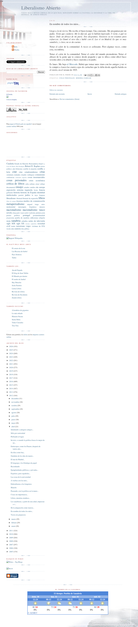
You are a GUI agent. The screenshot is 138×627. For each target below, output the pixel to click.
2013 (11, 392)
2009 (11, 537)
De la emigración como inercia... (22, 508)
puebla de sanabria (22, 218)
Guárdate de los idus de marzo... (22, 456)
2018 (11, 374)
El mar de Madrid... (18, 459)
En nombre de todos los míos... (22, 511)
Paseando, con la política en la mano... (25, 491)
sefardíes (24, 221)
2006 (11, 548)
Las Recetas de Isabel (19, 251)
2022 (11, 360)
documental (10, 187)
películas (32, 213)
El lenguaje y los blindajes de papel (24, 463)
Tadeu (14, 257)
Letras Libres (16, 288)
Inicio (90, 94)
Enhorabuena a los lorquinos (21, 484)
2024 (11, 353)
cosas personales (67, 78)
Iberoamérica (33, 163)
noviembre (15, 402)
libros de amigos (11, 201)
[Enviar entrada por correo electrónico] (85, 75)
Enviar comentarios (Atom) (69, 99)
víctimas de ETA (38, 226)
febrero (14, 522)
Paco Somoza (17, 254)
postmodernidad (39, 215)
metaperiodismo (15, 204)
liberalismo (11, 198)
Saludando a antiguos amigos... (22, 429)
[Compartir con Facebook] (96, 75)
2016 (11, 381)
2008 (11, 541)
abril (13, 426)
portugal (26, 215)
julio (13, 416)
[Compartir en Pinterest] (99, 75)
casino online (11, 126)
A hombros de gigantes (20, 310)
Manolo (14, 487)
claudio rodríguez (27, 175)
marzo (13, 519)
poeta (43, 213)
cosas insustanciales (36, 177)
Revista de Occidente (19, 294)
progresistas (10, 218)
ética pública (25, 229)
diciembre (15, 398)
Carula (15, 46)
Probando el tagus (17, 436)
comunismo (40, 174)
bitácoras (19, 169)
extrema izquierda (25, 189)
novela (9, 212)
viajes (28, 226)
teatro (13, 226)
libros (42, 198)
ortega (14, 213)
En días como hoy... (18, 452)
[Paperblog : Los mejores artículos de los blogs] (13, 85)
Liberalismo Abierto (40, 7)
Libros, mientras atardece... (20, 498)
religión (42, 218)
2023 (11, 357)
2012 (11, 395)
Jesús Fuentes (17, 285)
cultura (32, 184)
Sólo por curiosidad (18, 433)
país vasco (20, 213)
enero (13, 526)
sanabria (15, 220)
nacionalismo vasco (34, 210)
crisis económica (37, 180)
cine (14, 172)
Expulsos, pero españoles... (20, 473)
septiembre (15, 409)
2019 (11, 371)
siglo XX (20, 223)
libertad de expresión (30, 198)
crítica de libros (15, 183)
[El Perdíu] (7, 97)
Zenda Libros (17, 297)
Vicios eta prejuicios (18, 515)
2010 (11, 534)
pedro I (27, 213)
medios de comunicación (34, 201)
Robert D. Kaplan (32, 166)
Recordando (15, 466)
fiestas (36, 190)
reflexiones (34, 218)
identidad (41, 192)
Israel (41, 163)
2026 (11, 346)
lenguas (42, 195)
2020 (11, 367)
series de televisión (36, 221)
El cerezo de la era (18, 248)
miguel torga (33, 204)
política (17, 215)
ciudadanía (9, 175)
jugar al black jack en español (21, 124)
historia (17, 192)
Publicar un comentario (56, 90)
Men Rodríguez (20, 166)
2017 (11, 378)
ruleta (25, 334)
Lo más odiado (17, 313)
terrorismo (20, 226)
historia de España (28, 192)
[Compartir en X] (93, 75)
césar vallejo (40, 184)
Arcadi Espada (17, 270)
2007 (11, 544)
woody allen (10, 229)
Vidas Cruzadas (17, 322)
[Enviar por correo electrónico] (88, 75)
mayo (13, 423)
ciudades (17, 175)
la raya (35, 195)
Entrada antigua (120, 94)
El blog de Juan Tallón (20, 273)
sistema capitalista (31, 224)
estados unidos (29, 187)
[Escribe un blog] (91, 75)
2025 (11, 350)
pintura (38, 213)
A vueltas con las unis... (19, 480)
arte (14, 169)
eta (37, 187)
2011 (11, 530)
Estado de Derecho (21, 163)
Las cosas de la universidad (21, 477)
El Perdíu (16, 50)
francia (42, 189)
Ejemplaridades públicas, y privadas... (24, 470)
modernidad (10, 207)
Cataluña (10, 163)
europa (42, 187)
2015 (11, 385)
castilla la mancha (30, 169)
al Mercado (72, 64)
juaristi (21, 195)
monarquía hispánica (27, 207)
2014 (11, 388)
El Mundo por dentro (19, 276)
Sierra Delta (16, 319)
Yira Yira (15, 325)
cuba (27, 184)
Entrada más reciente (57, 94)
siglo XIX (10, 223)
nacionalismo (13, 210)
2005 (11, 551)
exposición (10, 189)
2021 (11, 364)
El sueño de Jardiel (19, 279)
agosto (14, 412)
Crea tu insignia (11, 99)
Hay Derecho (16, 282)
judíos (27, 195)
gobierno (9, 192)
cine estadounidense (28, 172)
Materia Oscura (17, 316)
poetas (8, 215)
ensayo (19, 187)
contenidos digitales (21, 177)
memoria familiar (83, 78)
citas (42, 172)
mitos (43, 204)
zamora (18, 228)
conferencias (10, 177)
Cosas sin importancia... (19, 494)
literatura (19, 201)
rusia (8, 221)
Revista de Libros (18, 291)
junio (13, 419)
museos (42, 207)
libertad (19, 198)
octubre (14, 405)
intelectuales (11, 195)
